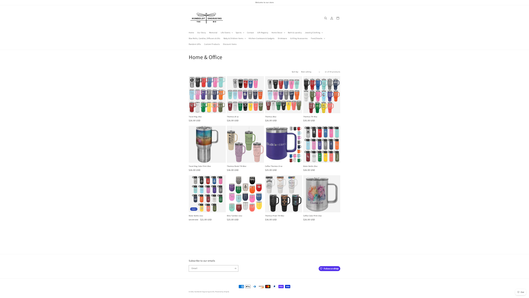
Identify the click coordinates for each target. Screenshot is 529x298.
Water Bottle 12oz (196, 216)
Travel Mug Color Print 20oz (200, 166)
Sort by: (295, 71)
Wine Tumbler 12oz (234, 216)
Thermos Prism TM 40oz (274, 216)
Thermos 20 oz (233, 117)
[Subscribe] (235, 268)
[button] (226, 32)
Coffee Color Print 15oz (312, 216)
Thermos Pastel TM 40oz (236, 166)
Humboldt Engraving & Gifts (204, 292)
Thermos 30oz (270, 117)
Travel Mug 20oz (195, 117)
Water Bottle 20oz (310, 166)
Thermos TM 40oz (310, 117)
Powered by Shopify (222, 292)
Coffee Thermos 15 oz (273, 166)
